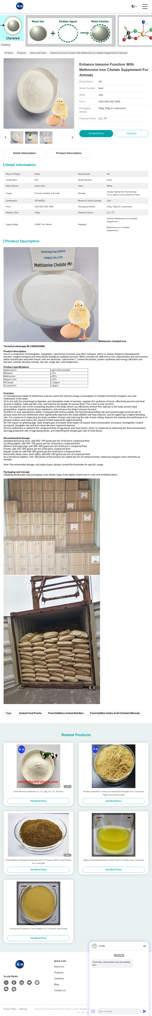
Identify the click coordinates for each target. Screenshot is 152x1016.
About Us (59, 966)
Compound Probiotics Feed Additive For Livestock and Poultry (39, 928)
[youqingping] (14, 989)
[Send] (144, 1011)
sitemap (23, 1009)
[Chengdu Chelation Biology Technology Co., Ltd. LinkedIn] (21, 982)
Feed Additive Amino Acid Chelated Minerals (115, 713)
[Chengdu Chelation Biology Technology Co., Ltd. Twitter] (6, 982)
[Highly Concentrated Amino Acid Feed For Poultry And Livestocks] (113, 835)
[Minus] (144, 946)
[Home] (20, 967)
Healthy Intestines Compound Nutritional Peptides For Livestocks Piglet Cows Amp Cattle (113, 793)
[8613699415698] (37, 982)
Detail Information (24, 153)
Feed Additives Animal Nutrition (66, 713)
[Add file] (93, 1011)
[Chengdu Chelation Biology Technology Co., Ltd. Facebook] (14, 982)
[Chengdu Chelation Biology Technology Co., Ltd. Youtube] (29, 982)
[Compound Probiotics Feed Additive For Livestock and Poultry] (38, 903)
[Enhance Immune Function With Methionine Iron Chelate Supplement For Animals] (39, 93)
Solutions (59, 978)
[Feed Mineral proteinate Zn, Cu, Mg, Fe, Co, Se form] (38, 766)
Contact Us (60, 990)
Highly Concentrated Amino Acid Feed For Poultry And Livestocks (113, 860)
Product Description (69, 153)
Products (21, 53)
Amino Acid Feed (38, 53)
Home (10, 53)
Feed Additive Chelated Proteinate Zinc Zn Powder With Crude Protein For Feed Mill (38, 861)
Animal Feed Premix (30, 713)
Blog (56, 984)
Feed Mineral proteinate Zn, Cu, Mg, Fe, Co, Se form (38, 791)
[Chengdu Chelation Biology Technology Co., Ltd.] (20, 6)
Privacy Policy (10, 1009)
